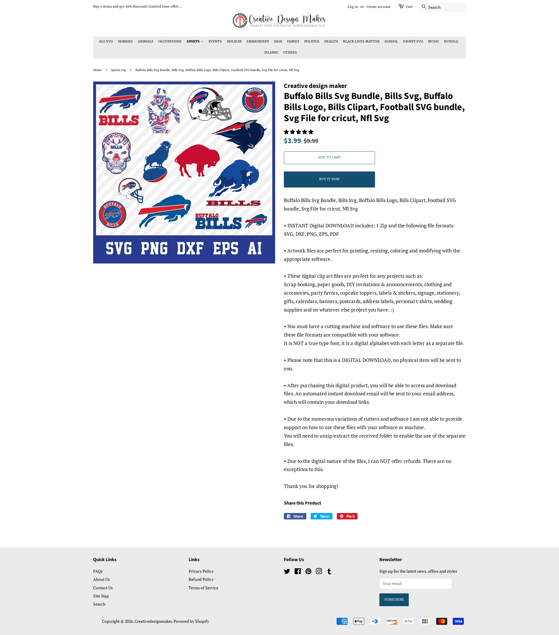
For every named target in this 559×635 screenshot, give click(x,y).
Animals (145, 42)
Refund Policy (201, 579)
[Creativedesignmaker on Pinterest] (308, 572)
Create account (378, 7)
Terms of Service (203, 587)
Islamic (271, 53)
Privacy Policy (201, 571)
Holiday (234, 42)
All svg (106, 42)
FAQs (97, 571)
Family (293, 42)
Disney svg (413, 42)
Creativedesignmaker (153, 621)
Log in (353, 7)
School (391, 42)
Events (215, 42)
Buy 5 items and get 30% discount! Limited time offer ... (137, 7)
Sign (278, 42)
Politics (311, 42)
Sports (194, 42)
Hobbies (125, 42)
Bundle (451, 42)
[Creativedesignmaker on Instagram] (319, 572)
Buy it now (329, 179)
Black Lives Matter (361, 42)
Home (97, 70)
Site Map (101, 596)
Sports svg (118, 70)
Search (99, 604)
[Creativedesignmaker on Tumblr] (329, 572)
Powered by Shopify (191, 621)
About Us (101, 579)
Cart (409, 7)
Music (433, 42)
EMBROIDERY (258, 42)
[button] (299, 131)
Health (331, 42)
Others (290, 53)
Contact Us (103, 587)
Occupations (170, 42)
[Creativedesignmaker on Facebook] (297, 572)
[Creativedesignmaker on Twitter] (287, 572)
